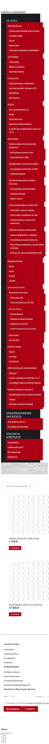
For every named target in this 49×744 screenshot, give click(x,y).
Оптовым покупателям (13, 680)
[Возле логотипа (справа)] (5, 738)
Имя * (6, 696)
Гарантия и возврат (12, 676)
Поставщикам (9, 658)
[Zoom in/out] (10, 733)
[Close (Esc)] (2, 733)
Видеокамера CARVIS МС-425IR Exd (25, 604)
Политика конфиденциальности (17, 685)
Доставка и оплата (11, 672)
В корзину (15, 548)
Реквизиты (8, 662)
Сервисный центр (11, 653)
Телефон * (40, 696)
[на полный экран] (7, 733)
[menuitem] (13, 20)
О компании (9, 649)
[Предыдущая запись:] (2, 738)
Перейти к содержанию (13, 11)
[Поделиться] (5, 733)
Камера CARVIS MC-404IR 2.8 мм (24, 538)
